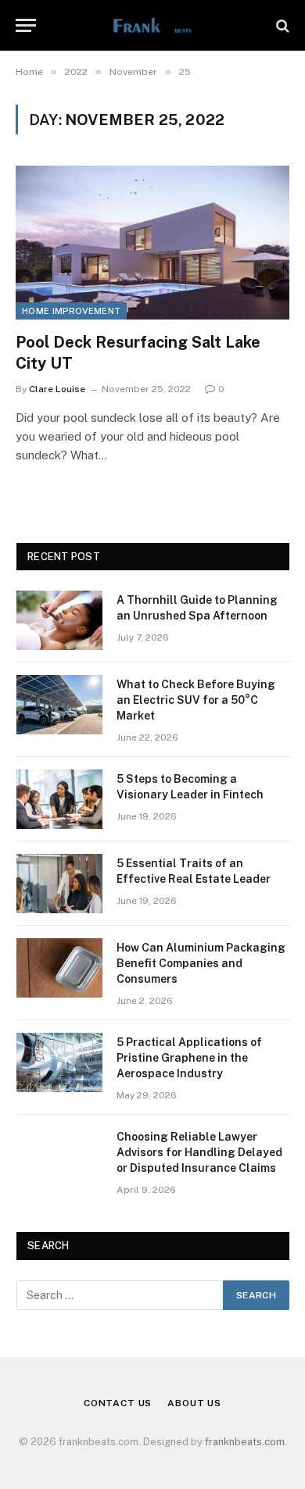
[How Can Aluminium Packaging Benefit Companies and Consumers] (59, 968)
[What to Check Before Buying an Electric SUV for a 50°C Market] (59, 704)
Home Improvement (71, 311)
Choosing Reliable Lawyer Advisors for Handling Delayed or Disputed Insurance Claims (199, 1152)
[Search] (281, 25)
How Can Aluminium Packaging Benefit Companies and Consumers (201, 963)
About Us (194, 1403)
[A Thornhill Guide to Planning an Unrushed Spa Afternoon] (59, 620)
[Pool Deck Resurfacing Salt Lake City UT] (152, 243)
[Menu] (26, 25)
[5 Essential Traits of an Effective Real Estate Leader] (59, 883)
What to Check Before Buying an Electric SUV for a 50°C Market (196, 700)
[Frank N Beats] (152, 25)
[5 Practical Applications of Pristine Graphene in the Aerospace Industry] (59, 1062)
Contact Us (118, 1403)
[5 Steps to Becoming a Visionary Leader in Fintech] (59, 799)
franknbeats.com (245, 1442)
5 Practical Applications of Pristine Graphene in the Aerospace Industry (189, 1058)
